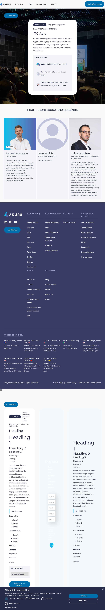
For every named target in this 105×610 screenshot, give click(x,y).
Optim (30, 257)
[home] (7, 4)
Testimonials (86, 227)
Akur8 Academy (34, 290)
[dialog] (52, 598)
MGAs (83, 242)
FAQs (47, 299)
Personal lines (87, 232)
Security (30, 294)
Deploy (30, 262)
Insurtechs (85, 247)
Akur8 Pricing (32, 222)
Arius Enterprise (51, 232)
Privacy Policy (58, 383)
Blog (47, 280)
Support (48, 246)
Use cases (31, 267)
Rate (29, 247)
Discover (30, 227)
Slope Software (69, 222)
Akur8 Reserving (52, 222)
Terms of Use (84, 383)
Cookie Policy (71, 383)
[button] (20, 4)
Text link (12, 546)
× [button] (102, 589)
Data (29, 232)
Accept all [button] (83, 596)
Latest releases (51, 250)
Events (48, 290)
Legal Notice (96, 383)
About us (31, 280)
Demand (30, 242)
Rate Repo (31, 252)
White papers (50, 285)
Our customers (87, 222)
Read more (36, 595)
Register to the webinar (19, 584)
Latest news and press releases (34, 309)
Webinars (49, 294)
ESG (28, 316)
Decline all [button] (83, 601)
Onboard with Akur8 (33, 301)
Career (30, 285)
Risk (29, 237)
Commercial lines (88, 237)
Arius (47, 227)
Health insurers (87, 252)
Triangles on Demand (50, 239)
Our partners (86, 257)
